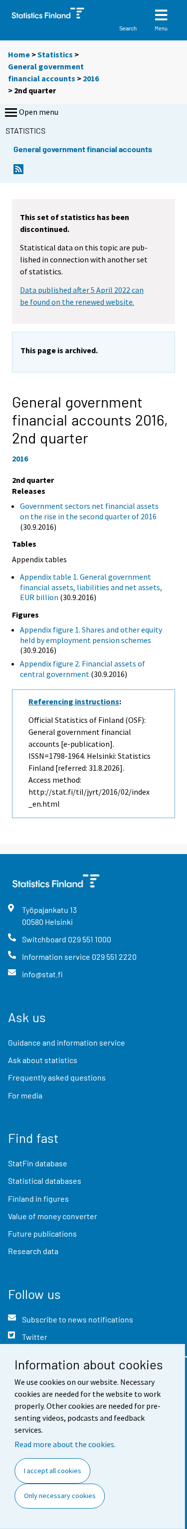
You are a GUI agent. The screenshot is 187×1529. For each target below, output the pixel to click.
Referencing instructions (73, 701)
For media (25, 1095)
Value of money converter (52, 1216)
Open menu (38, 112)
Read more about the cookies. (65, 1444)
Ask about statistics (42, 1060)
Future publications (42, 1233)
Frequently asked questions (57, 1077)
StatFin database (37, 1163)
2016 (91, 78)
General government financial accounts (82, 149)
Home (19, 54)
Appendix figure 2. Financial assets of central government (82, 668)
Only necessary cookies (60, 1495)
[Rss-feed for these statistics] (18, 172)
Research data (33, 1251)
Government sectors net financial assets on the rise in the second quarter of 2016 (89, 511)
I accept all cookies (52, 1470)
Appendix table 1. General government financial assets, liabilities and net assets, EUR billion (91, 587)
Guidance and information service (66, 1042)
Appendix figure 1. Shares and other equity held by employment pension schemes (91, 635)
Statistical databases (44, 1180)
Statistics (55, 54)
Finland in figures (38, 1198)
